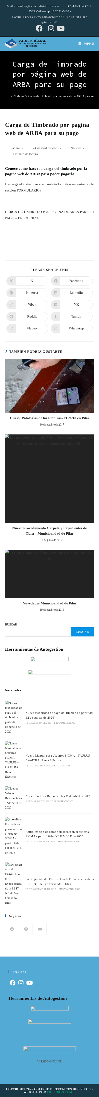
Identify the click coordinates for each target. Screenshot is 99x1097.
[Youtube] (40, 929)
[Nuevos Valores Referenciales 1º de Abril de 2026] (13, 798)
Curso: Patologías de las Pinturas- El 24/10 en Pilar (49, 418)
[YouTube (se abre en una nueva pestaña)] (60, 28)
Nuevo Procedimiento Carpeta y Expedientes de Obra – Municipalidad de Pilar (49, 530)
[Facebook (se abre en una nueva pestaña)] (39, 28)
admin (16, 148)
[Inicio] (7, 96)
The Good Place (61, 1092)
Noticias (76, 148)
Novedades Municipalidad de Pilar (49, 603)
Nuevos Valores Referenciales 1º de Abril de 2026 (58, 796)
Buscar (82, 631)
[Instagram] (26, 929)
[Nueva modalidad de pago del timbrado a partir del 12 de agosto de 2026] (13, 717)
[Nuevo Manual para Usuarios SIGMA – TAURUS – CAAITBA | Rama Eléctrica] (13, 760)
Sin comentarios (65, 723)
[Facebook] (12, 929)
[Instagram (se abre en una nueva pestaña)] (51, 28)
